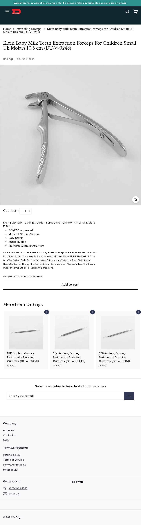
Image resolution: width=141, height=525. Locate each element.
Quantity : (10, 210)
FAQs (6, 440)
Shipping (8, 276)
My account (10, 470)
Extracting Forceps (28, 29)
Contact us (10, 435)
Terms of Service (13, 460)
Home (7, 29)
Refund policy (11, 455)
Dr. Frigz (8, 59)
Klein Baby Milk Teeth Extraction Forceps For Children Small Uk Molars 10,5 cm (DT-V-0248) (68, 30)
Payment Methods (14, 465)
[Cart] (135, 11)
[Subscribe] (129, 396)
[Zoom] (135, 199)
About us (8, 430)
